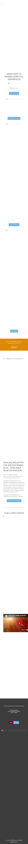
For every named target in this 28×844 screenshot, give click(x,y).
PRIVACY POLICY (14, 842)
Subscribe (16, 722)
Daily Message (14, 224)
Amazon (17, 470)
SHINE (13, 840)
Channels (14, 331)
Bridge (20, 840)
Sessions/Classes (14, 118)
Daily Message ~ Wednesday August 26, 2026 (14, 687)
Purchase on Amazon (14, 500)
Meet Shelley (14, 93)
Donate (14, 347)
